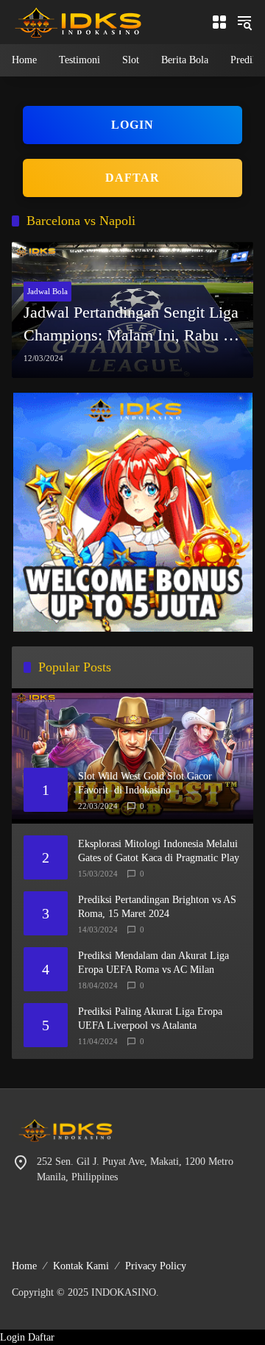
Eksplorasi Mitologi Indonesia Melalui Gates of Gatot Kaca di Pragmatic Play (158, 851)
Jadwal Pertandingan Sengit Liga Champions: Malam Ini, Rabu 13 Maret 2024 (131, 325)
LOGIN (132, 124)
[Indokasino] (78, 20)
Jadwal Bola (47, 291)
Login (12, 1337)
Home (24, 1265)
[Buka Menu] (219, 22)
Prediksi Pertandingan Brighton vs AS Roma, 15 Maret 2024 (157, 907)
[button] (244, 22)
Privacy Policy (155, 1265)
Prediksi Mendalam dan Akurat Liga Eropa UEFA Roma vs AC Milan (153, 963)
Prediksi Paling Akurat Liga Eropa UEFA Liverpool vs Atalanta (150, 1019)
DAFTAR (132, 177)
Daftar (41, 1337)
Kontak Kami (81, 1265)
